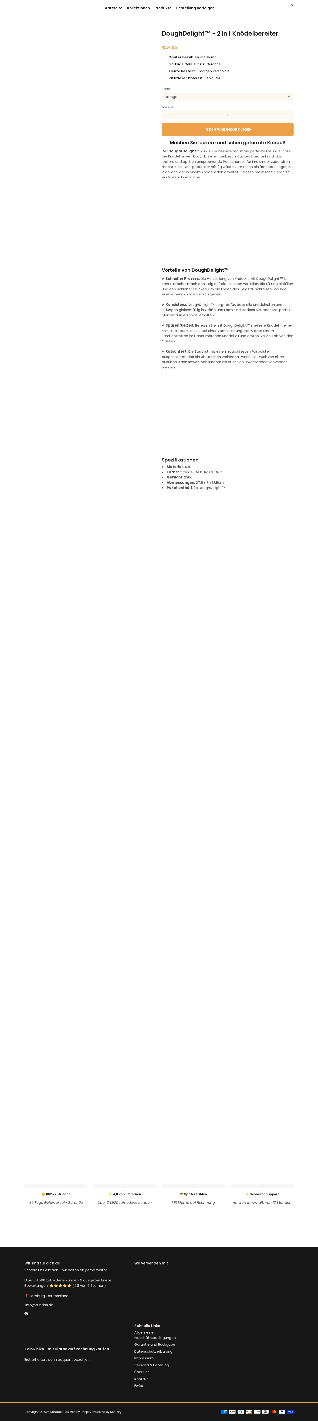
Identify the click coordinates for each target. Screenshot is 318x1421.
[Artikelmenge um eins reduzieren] (166, 115)
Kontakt (141, 1378)
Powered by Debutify (107, 1412)
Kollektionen (138, 8)
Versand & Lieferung (151, 1365)
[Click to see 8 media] (56, 1146)
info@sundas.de (38, 1304)
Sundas (56, 1412)
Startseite (113, 8)
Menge (168, 107)
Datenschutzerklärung (153, 1351)
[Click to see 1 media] (34, 1127)
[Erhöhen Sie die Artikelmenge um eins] (289, 115)
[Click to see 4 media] (101, 1127)
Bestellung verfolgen (195, 8)
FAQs (138, 1385)
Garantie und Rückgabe (154, 1344)
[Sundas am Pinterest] (26, 1313)
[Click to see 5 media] (124, 1127)
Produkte (163, 8)
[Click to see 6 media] (146, 1127)
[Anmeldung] (283, 8)
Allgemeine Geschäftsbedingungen (155, 1335)
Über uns (141, 1371)
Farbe (167, 88)
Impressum (144, 1358)
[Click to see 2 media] (56, 1127)
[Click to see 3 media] (79, 1127)
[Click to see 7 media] (34, 1146)
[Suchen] (288, 8)
